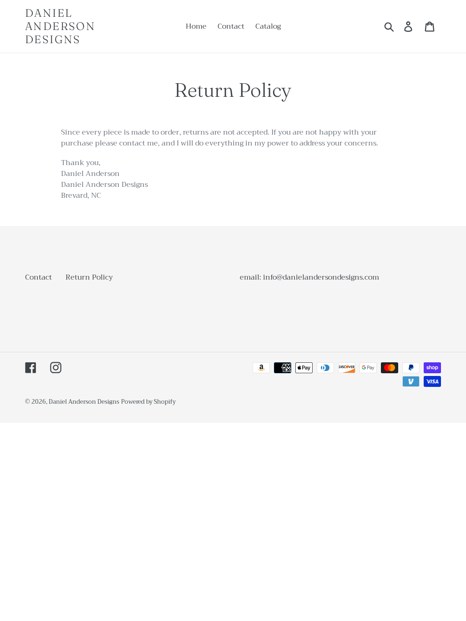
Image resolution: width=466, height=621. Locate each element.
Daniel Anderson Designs (60, 26)
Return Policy (89, 277)
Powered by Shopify (148, 401)
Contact (38, 277)
